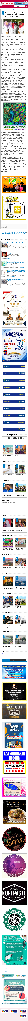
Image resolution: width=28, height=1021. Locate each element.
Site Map (5, 968)
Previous (26, 451)
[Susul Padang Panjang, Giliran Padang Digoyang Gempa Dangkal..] (20, 639)
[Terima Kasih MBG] (8, 449)
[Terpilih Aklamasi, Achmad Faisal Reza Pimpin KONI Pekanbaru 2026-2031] (8, 562)
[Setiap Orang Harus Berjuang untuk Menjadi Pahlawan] (8, 469)
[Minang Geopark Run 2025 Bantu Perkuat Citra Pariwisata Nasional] (8, 523)
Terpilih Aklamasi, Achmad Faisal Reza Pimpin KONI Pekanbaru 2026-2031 (8, 568)
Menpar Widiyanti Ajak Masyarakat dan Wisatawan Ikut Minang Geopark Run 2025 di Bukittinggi (20, 529)
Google (26, 1020)
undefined (16, 245)
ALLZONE (22, 660)
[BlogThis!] (3, 227)
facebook (23, 1)
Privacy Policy (6, 969)
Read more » (4, 249)
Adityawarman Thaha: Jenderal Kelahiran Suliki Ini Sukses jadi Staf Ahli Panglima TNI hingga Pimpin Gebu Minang (8, 494)
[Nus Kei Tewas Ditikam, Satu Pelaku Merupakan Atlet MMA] (20, 562)
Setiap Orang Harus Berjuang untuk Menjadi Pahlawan (8, 475)
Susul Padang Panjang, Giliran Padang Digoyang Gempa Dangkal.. (20, 645)
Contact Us (5, 971)
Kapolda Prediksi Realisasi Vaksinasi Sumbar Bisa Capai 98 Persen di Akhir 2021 (20, 549)
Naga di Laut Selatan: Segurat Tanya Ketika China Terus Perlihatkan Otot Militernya (20, 587)
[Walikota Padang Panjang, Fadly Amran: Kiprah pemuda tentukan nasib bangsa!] (20, 469)
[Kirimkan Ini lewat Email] (1, 227)
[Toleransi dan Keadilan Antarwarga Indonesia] (8, 620)
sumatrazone (2, 1020)
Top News (6, 660)
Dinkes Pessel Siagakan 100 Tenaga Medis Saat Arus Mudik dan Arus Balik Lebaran (15, 14)
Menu (1, 6)
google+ (25, 1)
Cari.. (26, 6)
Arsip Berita (14, 660)
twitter (21, 1)
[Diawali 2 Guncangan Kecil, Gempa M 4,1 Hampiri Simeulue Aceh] (8, 639)
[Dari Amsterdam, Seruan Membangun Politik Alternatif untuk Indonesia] (20, 488)
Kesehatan (6, 225)
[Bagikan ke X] (4, 227)
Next (2, 451)
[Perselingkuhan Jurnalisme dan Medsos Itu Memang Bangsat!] (20, 620)
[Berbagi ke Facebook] (6, 227)
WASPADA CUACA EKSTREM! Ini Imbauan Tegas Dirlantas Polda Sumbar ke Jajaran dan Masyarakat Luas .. (8, 607)
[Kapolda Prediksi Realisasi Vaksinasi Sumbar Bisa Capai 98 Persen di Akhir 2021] (20, 542)
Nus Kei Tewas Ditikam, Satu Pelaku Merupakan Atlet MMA (20, 568)
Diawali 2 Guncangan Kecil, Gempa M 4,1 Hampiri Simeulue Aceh (8, 645)
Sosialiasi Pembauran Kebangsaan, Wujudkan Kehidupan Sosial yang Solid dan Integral (8, 549)
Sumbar (13, 225)
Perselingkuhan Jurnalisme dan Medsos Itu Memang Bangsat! (20, 626)
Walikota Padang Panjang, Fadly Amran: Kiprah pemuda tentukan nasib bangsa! (20, 475)
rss (27, 1)
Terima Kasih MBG (7, 455)
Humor (16, 455)
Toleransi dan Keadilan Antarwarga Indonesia (8, 626)
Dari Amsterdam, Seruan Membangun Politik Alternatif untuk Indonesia (20, 494)
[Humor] (20, 449)
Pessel (9, 225)
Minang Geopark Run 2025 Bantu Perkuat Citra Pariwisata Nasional (8, 529)
